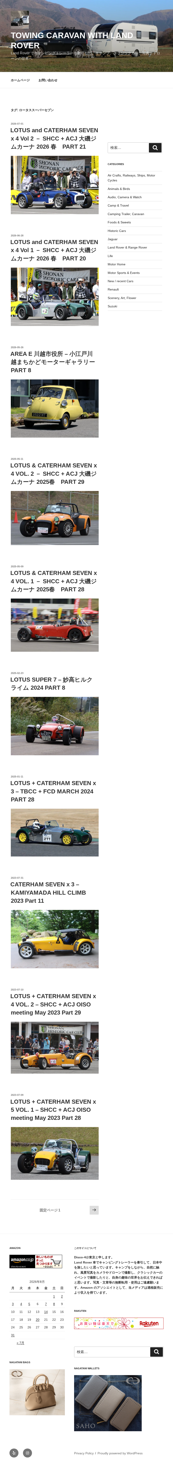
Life (110, 256)
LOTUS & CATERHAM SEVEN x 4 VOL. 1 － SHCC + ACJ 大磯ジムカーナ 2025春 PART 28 (53, 581)
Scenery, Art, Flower (122, 298)
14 (46, 1312)
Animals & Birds (119, 189)
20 (37, 1319)
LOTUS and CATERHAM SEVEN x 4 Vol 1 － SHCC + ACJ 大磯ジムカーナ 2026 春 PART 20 (54, 250)
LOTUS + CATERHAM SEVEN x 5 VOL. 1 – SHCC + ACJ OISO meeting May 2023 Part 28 (53, 1109)
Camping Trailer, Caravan (126, 214)
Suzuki (112, 306)
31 (13, 1335)
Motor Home (116, 264)
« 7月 (20, 1343)
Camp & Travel (118, 205)
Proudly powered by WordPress (120, 1453)
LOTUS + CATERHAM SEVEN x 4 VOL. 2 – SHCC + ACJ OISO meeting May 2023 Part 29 (53, 1004)
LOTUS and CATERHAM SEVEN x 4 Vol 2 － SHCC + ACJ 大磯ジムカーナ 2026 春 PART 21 (54, 138)
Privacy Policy (84, 1453)
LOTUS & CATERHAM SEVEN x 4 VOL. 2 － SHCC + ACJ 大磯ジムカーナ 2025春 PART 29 (53, 473)
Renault (113, 289)
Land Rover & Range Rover (127, 247)
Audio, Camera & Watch (125, 197)
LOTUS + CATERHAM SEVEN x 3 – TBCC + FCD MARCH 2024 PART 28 (53, 791)
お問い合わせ (48, 80)
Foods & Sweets (119, 222)
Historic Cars (117, 231)
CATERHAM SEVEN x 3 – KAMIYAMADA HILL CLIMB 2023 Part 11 (48, 892)
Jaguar (113, 239)
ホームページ (20, 80)
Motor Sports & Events (124, 273)
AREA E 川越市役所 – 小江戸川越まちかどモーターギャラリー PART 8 (55, 362)
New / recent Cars (120, 281)
